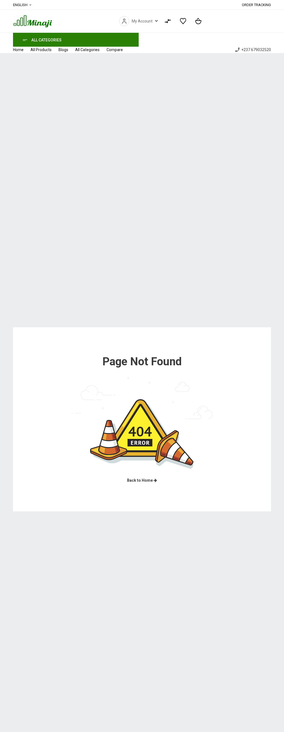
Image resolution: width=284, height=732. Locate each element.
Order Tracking (256, 5)
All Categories (46, 40)
